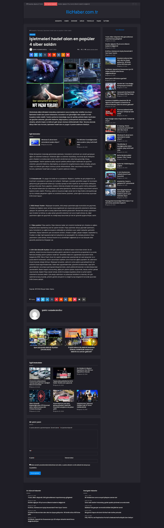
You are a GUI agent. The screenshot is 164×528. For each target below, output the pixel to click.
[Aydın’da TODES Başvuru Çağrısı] (110, 166)
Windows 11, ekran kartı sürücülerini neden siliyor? (125, 137)
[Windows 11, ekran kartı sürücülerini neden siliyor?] (35, 142)
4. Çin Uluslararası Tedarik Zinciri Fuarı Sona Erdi (124, 174)
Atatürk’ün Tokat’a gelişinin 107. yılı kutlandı (125, 182)
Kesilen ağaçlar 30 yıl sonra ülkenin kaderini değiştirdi (117, 45)
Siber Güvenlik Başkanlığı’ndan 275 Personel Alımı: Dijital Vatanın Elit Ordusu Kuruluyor (39, 406)
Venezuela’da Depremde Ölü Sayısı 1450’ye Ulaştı (125, 93)
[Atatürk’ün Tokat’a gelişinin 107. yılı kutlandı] (110, 183)
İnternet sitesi (69, 458)
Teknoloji (90, 21)
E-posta (32, 458)
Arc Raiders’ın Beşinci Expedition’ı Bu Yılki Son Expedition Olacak (85, 370)
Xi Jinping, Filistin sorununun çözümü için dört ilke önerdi (125, 128)
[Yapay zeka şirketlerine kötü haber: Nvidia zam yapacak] (63, 373)
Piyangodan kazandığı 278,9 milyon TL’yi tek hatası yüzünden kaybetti (119, 202)
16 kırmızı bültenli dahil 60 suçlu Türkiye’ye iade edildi (125, 112)
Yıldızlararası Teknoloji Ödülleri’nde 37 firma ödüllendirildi (85, 405)
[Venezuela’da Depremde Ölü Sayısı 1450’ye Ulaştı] (110, 94)
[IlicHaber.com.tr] (82, 12)
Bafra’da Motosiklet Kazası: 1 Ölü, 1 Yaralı (124, 156)
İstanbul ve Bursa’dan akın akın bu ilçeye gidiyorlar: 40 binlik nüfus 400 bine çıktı (124, 61)
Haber (66, 21)
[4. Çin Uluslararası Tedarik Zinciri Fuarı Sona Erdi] (110, 174)
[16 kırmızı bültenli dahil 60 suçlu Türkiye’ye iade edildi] (110, 112)
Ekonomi (74, 21)
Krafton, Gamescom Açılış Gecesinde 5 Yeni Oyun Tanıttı (75, 4)
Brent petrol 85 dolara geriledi (115, 78)
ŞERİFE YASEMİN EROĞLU (40, 49)
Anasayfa (58, 21)
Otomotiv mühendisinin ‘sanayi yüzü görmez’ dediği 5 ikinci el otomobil (39, 383)
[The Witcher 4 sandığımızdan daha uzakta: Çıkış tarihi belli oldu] (70, 142)
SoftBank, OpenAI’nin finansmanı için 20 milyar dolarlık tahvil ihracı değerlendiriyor (119, 71)
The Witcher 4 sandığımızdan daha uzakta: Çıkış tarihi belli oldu (87, 142)
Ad (30, 450)
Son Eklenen (120, 30)
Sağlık (82, 21)
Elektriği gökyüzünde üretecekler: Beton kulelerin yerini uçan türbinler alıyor (124, 193)
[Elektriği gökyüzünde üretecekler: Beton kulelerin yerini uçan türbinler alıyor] (110, 192)
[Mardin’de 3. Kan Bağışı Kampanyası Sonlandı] (110, 86)
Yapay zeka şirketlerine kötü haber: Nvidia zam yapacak (63, 382)
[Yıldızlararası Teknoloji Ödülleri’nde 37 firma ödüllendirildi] (87, 396)
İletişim (106, 21)
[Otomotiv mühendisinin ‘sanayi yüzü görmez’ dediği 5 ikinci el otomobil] (39, 373)
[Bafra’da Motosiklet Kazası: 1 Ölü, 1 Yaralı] (110, 157)
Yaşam (99, 21)
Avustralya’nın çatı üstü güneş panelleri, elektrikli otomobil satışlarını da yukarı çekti (63, 406)
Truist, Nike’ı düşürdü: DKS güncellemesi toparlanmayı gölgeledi (119, 38)
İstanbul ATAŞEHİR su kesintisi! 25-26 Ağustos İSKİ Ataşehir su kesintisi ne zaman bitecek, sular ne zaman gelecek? (119, 102)
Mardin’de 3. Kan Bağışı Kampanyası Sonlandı (125, 85)
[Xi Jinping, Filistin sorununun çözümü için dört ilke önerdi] (110, 128)
